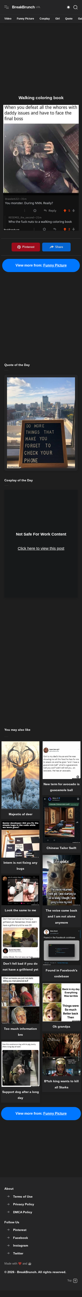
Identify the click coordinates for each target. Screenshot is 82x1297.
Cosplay (45, 18)
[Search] (75, 7)
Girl (57, 18)
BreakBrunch (27, 1272)
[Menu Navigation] (6, 7)
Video (7, 18)
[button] (68, 7)
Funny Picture (25, 18)
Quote (69, 18)
